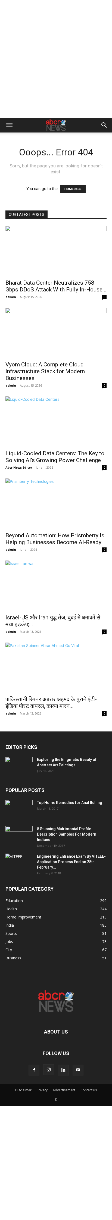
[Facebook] (34, 1070)
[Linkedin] (63, 1070)
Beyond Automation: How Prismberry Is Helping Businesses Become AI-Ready (54, 539)
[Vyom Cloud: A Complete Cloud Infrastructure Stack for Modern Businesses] (56, 333)
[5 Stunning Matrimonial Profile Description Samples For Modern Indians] (19, 835)
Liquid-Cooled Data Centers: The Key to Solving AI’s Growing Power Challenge (54, 456)
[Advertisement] (56, 59)
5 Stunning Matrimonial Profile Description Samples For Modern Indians (66, 834)
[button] (9, 125)
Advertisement (64, 1090)
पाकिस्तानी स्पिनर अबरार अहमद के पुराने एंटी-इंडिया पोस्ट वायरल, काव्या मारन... (51, 702)
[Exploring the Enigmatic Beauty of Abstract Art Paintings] (19, 766)
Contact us (88, 1090)
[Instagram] (48, 1069)
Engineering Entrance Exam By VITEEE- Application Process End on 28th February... (71, 861)
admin (10, 297)
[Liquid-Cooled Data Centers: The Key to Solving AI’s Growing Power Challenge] (56, 421)
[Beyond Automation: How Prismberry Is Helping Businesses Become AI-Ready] (56, 503)
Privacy (42, 1090)
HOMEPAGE (73, 189)
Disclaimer (23, 1090)
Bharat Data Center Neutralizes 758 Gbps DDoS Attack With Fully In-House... (56, 286)
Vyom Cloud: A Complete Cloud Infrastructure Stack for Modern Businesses (45, 371)
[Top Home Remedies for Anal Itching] (19, 809)
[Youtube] (78, 1070)
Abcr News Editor (18, 467)
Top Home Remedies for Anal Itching (69, 802)
